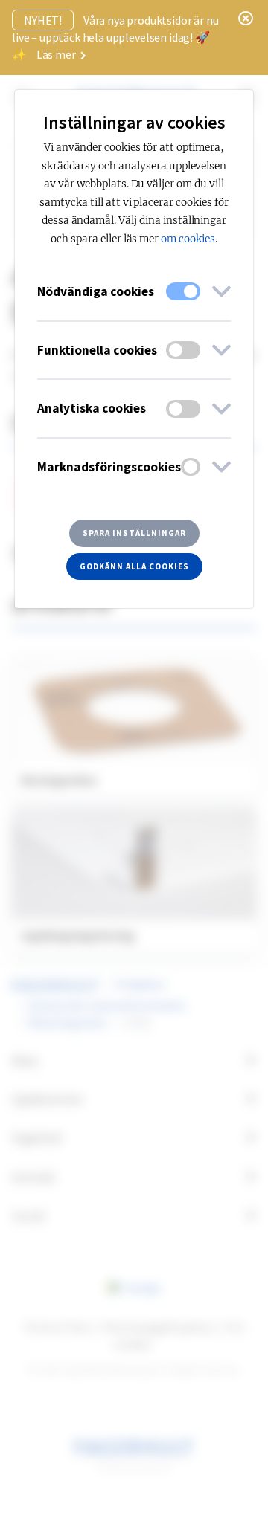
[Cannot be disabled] (183, 291)
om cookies (188, 239)
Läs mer (57, 54)
